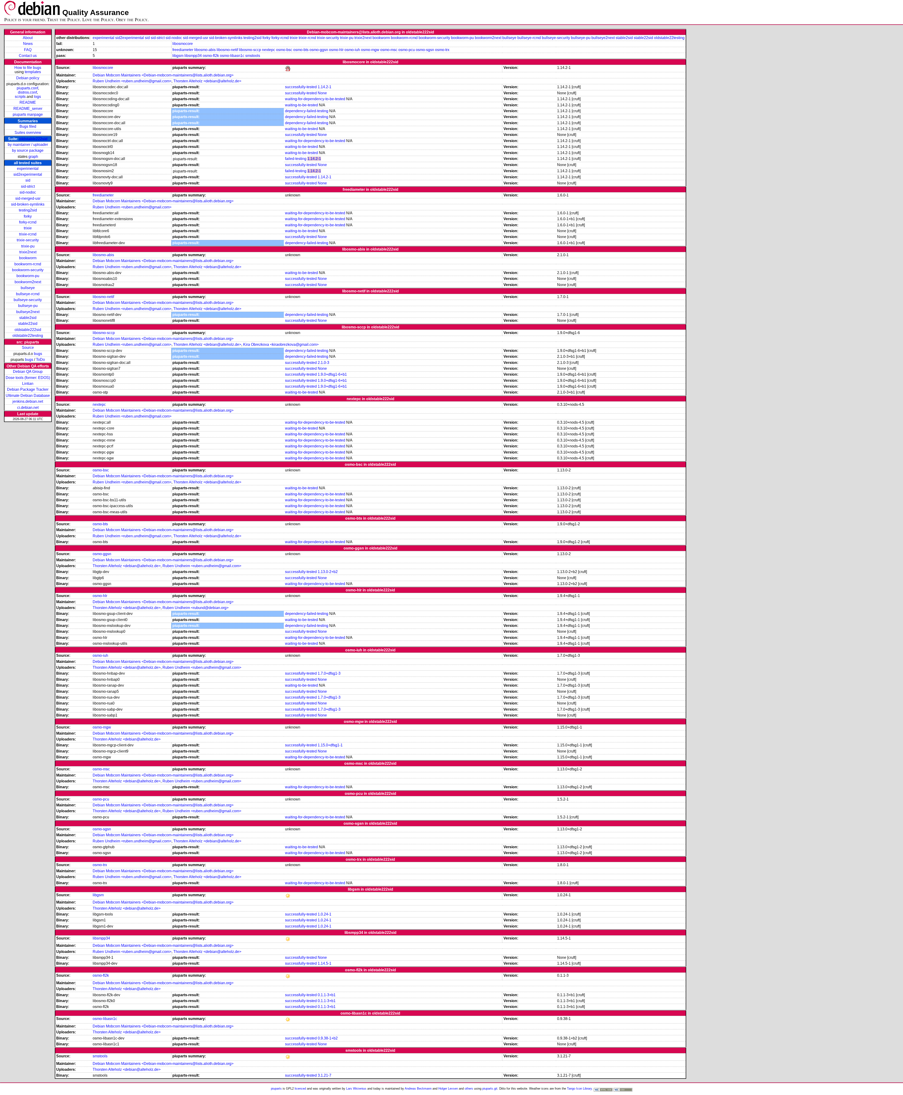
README (28, 102)
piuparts (276, 1088)
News (28, 44)
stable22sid (27, 324)
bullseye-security (28, 300)
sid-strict (28, 186)
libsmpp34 (193, 56)
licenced (300, 1088)
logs (37, 97)
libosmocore (182, 44)
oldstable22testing (27, 336)
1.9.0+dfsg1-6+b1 (332, 374)
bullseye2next (28, 312)
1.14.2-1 (324, 87)
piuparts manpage (28, 114)
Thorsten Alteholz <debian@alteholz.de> (207, 81)
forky (28, 216)
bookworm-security (28, 270)
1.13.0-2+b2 (328, 572)
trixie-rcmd (27, 234)
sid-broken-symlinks (27, 204)
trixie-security (28, 240)
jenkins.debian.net (27, 401)
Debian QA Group (28, 372)
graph (33, 157)
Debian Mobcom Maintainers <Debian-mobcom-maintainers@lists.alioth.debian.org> (163, 75)
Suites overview (28, 133)
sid (27, 180)
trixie (28, 228)
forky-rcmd (27, 222)
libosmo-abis (205, 50)
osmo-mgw (370, 50)
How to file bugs (27, 68)
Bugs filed (28, 126)
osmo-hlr (336, 50)
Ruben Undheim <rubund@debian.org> (195, 608)
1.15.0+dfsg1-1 (330, 745)
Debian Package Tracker (27, 389)
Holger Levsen (448, 1088)
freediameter (182, 50)
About (28, 38)
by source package (28, 150)
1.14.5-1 (324, 963)
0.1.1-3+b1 (327, 995)
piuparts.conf (27, 88)
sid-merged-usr (27, 198)
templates (33, 72)
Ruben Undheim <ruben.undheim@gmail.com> (132, 81)
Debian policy (27, 78)
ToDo (40, 360)
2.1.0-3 (323, 363)
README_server (27, 109)
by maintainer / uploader (28, 145)
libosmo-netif (227, 50)
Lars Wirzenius (356, 1088)
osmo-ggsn (318, 50)
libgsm (177, 56)
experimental (28, 169)
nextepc (268, 50)
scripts (20, 97)
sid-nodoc (28, 192)
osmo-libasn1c (232, 56)
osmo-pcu (406, 50)
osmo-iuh (352, 50)
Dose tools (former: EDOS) (28, 378)
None (322, 93)
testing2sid (28, 210)
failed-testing (295, 159)
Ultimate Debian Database (28, 396)
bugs (38, 354)
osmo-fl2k (211, 56)
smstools (252, 56)
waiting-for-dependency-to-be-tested (315, 99)
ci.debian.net (28, 408)
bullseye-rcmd (28, 294)
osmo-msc (388, 50)
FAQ (28, 50)
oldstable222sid (33, 139)
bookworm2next (28, 282)
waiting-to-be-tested (301, 105)
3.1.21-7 (324, 1075)
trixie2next (27, 252)
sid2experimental (27, 174)
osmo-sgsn (425, 50)
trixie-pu (28, 246)
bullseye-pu (28, 306)
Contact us (28, 56)
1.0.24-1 (324, 914)
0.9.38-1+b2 (328, 1038)
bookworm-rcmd (27, 264)
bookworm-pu (27, 276)
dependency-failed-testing (306, 111)
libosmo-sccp (250, 50)
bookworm (27, 258)
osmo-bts (301, 50)
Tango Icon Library (579, 1088)
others (469, 1088)
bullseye (28, 288)
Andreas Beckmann (418, 1088)
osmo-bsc (284, 50)
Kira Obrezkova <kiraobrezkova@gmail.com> (281, 344)
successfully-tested (301, 87)
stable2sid (27, 318)
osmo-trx (442, 50)
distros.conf (27, 92)
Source (28, 348)
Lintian (27, 384)
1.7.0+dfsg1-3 (329, 673)
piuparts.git (489, 1088)
